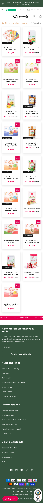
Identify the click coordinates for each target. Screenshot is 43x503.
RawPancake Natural (32, 178)
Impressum (7, 457)
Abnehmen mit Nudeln (12, 429)
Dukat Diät (6, 434)
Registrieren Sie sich (21, 354)
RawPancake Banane (11, 112)
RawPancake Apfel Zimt (32, 49)
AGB (4, 462)
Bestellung (6, 373)
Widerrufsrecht (8, 452)
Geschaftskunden (9, 448)
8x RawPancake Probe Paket (11, 49)
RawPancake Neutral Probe (11, 209)
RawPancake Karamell (32, 144)
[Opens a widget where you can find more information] (10, 499)
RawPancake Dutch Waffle (32, 112)
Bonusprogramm (9, 396)
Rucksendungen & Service (13, 383)
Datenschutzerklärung (20, 494)
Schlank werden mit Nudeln (14, 420)
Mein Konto (7, 392)
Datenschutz (7, 387)
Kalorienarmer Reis (10, 424)
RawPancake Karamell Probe (11, 178)
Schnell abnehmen (10, 411)
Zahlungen (6, 378)
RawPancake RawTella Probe (32, 241)
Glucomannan (8, 415)
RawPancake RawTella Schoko (11, 273)
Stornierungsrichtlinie (32, 498)
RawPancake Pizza (32, 209)
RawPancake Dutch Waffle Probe (11, 145)
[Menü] (2, 16)
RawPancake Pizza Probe (11, 241)
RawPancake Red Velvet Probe (11, 305)
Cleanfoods (12, 488)
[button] (35, 16)
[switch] (38, 499)
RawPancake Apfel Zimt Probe (11, 80)
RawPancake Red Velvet (32, 273)
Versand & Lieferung (11, 369)
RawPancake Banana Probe (32, 80)
